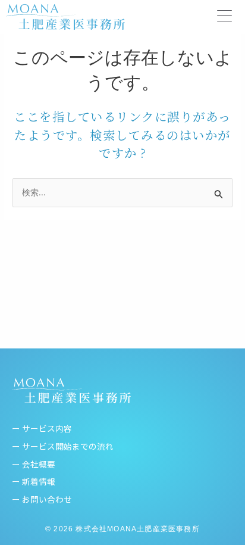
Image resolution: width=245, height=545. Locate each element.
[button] (225, 17)
